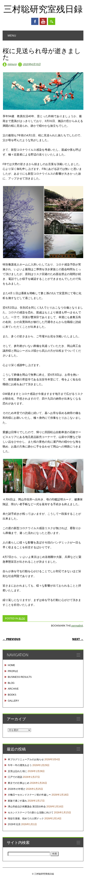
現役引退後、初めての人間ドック (26, 818)
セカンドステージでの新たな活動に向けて (30, 812)
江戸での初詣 (15, 777)
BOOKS (12, 694)
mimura (12, 64)
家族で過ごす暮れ (17, 800)
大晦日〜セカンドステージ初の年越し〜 (29, 794)
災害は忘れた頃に (17, 771)
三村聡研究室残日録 (43, 9)
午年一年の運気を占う (20, 765)
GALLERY (13, 700)
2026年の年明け (16, 789)
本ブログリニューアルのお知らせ (26, 759)
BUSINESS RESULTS (20, 677)
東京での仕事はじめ (18, 783)
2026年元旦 (14, 824)
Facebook (34, 21)
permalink (77, 625)
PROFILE (13, 671)
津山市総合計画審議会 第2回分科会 (27, 806)
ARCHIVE (13, 688)
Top (81, 874)
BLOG (22, 618)
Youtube (43, 21)
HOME (11, 665)
